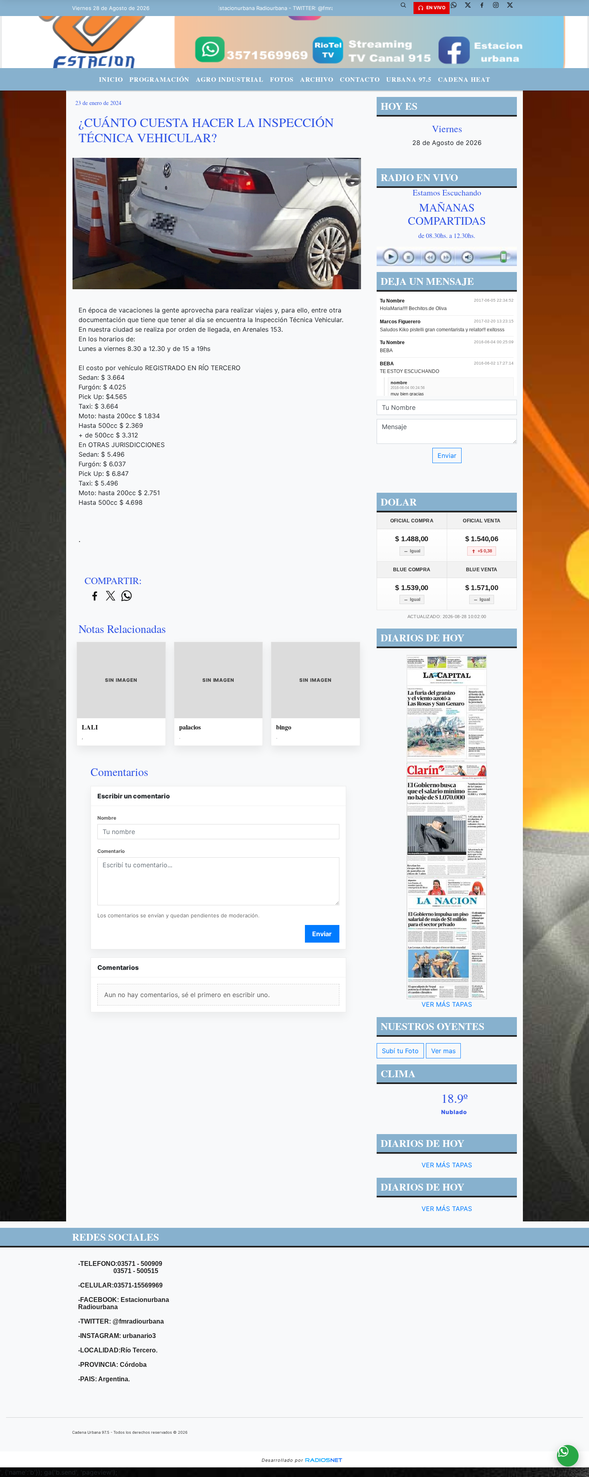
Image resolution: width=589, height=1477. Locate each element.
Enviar (322, 934)
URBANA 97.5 (409, 79)
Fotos (282, 79)
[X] (471, 8)
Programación (159, 79)
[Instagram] (499, 8)
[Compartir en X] (111, 596)
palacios (190, 727)
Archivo (316, 79)
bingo (283, 727)
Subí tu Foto (400, 1051)
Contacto (360, 79)
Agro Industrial (230, 79)
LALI (90, 727)
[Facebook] (485, 8)
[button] (406, 8)
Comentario (111, 851)
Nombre (106, 818)
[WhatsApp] (457, 8)
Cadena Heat (464, 79)
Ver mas (443, 1051)
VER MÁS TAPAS (447, 1004)
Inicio (111, 79)
